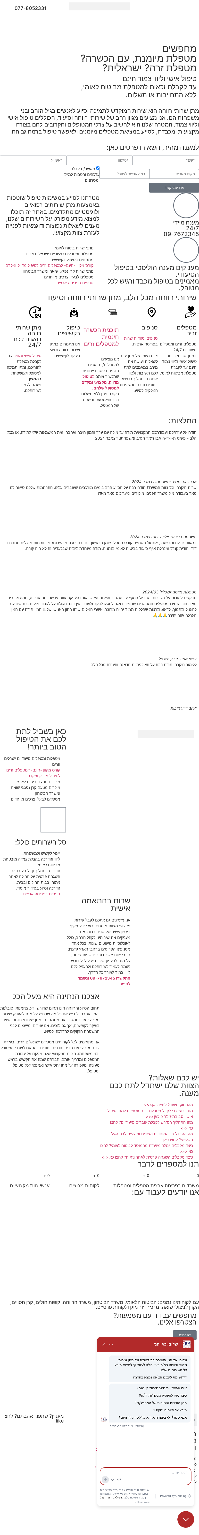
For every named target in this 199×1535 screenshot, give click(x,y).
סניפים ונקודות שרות (141, 338)
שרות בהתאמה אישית (106, 904)
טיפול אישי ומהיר (27, 355)
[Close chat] (185, 1519)
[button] (99, 6)
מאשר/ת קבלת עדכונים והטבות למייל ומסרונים (82, 174)
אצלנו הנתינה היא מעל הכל (56, 996)
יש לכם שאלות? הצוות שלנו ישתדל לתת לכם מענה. (154, 1085)
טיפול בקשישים (69, 330)
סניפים (149, 327)
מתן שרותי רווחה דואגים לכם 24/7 (27, 336)
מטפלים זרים (187, 330)
